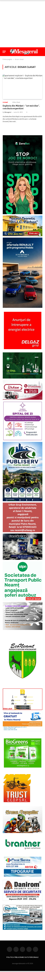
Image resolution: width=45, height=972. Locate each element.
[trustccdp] (17, 802)
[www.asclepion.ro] (22, 440)
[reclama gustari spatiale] (22, 559)
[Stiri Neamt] (24, 51)
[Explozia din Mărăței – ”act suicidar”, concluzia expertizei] (22, 86)
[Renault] (22, 307)
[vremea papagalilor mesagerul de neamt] (22, 819)
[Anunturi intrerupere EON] (22, 330)
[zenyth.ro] (22, 753)
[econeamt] (22, 686)
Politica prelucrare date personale (22, 957)
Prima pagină (7, 59)
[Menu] (4, 52)
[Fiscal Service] (22, 867)
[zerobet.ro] (22, 214)
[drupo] (22, 709)
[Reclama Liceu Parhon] (22, 236)
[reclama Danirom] (22, 900)
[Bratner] (22, 852)
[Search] (41, 52)
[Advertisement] (22, 23)
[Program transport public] (22, 378)
